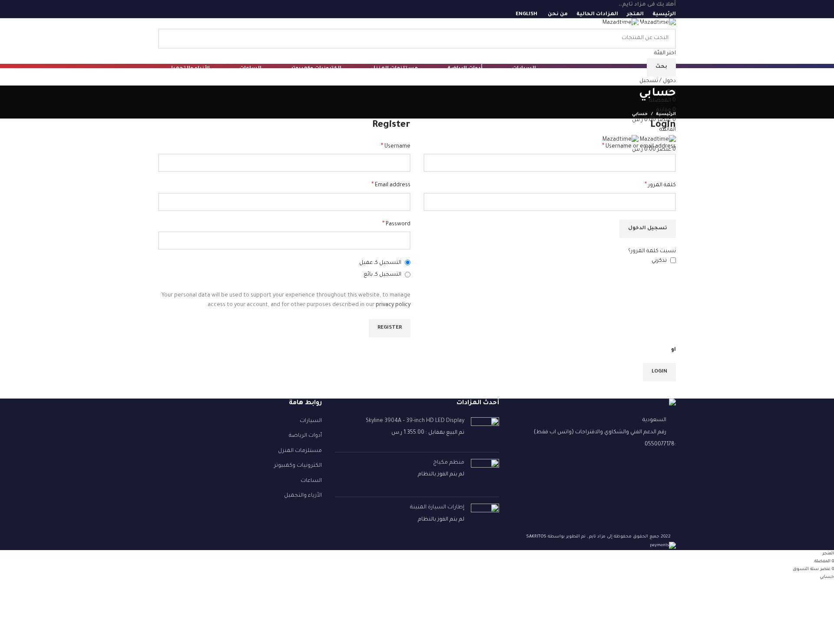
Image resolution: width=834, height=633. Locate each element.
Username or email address (639, 146)
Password (396, 224)
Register (389, 328)
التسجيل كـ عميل (381, 263)
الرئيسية (666, 114)
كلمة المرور (660, 185)
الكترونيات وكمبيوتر (298, 466)
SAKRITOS (536, 536)
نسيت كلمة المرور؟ (652, 251)
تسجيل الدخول (647, 228)
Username (395, 146)
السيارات (311, 421)
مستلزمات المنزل (300, 451)
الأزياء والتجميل (303, 496)
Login (659, 372)
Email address (390, 185)
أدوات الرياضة (305, 436)
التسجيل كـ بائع (383, 275)
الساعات (311, 481)
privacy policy (393, 305)
